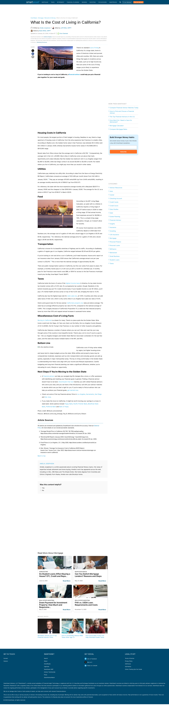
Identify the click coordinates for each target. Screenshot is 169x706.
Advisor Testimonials (49, 672)
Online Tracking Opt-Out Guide (133, 669)
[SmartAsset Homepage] (33, 2)
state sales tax (72, 296)
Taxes (52, 2)
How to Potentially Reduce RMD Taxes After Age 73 (72, 636)
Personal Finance (115, 242)
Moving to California (44, 320)
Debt (111, 213)
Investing (93, 2)
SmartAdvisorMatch (49, 677)
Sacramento (90, 394)
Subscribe (123, 151)
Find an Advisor (138, 2)
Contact (6, 658)
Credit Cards (114, 202)
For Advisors (102, 2)
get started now (72, 390)
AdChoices (128, 664)
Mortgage (45, 2)
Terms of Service (129, 658)
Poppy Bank (69, 404)
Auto (111, 191)
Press (45, 674)
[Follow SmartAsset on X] (85, 662)
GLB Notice (128, 666)
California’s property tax (75, 303)
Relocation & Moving (50, 18)
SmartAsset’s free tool (66, 382)
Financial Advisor (115, 220)
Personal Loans (115, 245)
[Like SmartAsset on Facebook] (85, 659)
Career (112, 195)
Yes (43, 488)
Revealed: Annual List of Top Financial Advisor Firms (47, 636)
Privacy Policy (128, 661)
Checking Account (116, 198)
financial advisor (74, 74)
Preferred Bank (51, 406)
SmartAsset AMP (48, 669)
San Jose (48, 397)
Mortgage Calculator (117, 125)
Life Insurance (114, 234)
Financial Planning (73, 2)
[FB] (33, 53)
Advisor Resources (116, 188)
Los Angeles (81, 394)
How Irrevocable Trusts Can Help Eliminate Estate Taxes (95, 636)
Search (46, 658)
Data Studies (114, 209)
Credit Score (114, 206)
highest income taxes (73, 283)
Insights (112, 224)
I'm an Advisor (127, 2)
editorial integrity (48, 36)
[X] (33, 50)
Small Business (115, 256)
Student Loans (114, 260)
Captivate (46, 666)
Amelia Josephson (47, 463)
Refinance (113, 249)
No (43, 490)
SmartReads (113, 2)
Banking (84, 2)
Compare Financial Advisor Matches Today (124, 108)
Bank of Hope (63, 406)
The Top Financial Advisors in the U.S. (122, 117)
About (45, 661)
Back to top (42, 456)
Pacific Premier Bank (80, 404)
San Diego (98, 394)
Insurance (113, 227)
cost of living (94, 48)
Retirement (60, 2)
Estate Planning (115, 216)
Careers (6, 661)
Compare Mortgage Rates (118, 129)
